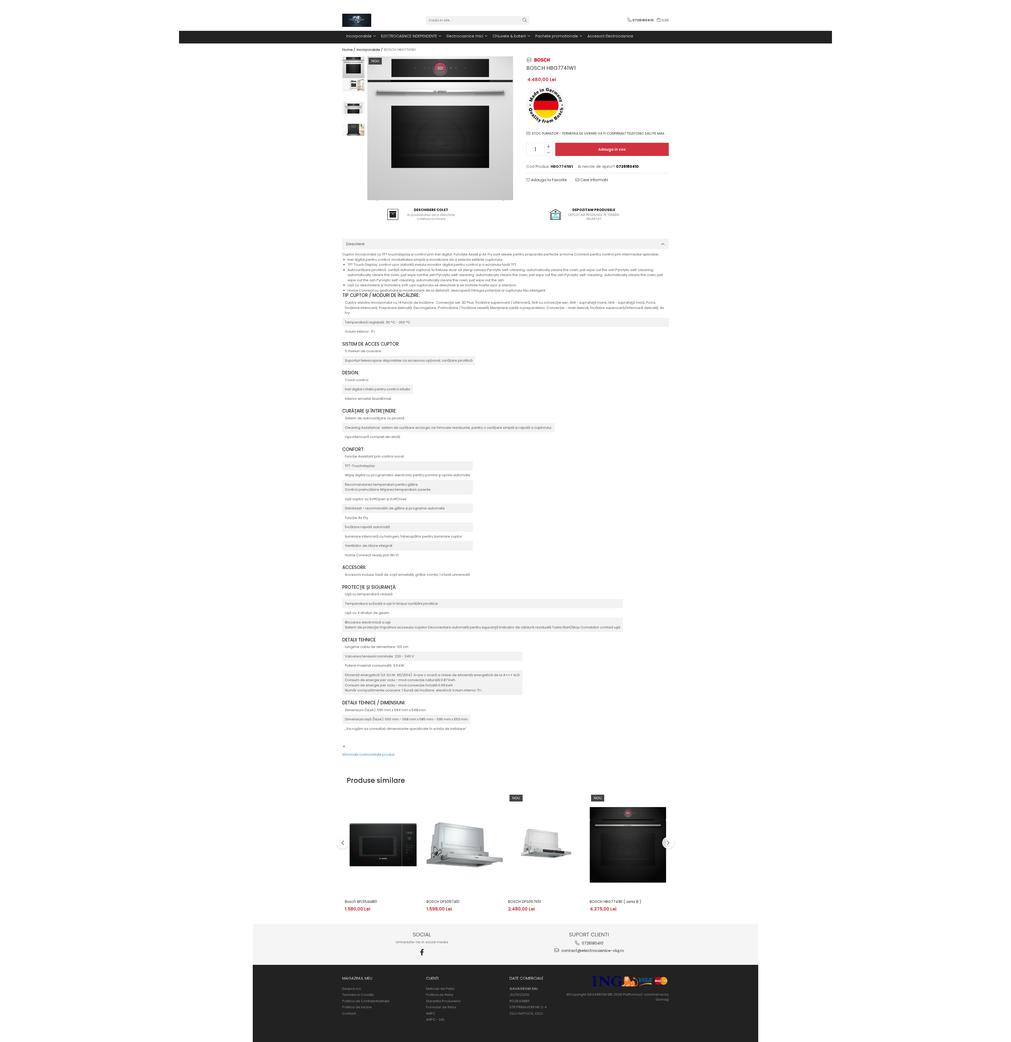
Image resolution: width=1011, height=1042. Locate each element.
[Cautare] (524, 20)
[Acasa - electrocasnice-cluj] (368, 20)
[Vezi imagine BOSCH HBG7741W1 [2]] (353, 107)
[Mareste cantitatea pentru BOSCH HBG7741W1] (548, 146)
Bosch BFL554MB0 (361, 901)
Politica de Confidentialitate (365, 1001)
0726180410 (592, 943)
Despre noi (351, 988)
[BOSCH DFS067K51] (546, 845)
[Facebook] (422, 952)
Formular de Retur (441, 1007)
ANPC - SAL (435, 1019)
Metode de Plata (440, 988)
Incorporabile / (370, 49)
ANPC (430, 1013)
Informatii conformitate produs (368, 754)
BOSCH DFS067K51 (524, 901)
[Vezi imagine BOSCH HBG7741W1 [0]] (353, 67)
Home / (349, 49)
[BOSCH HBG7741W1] (440, 128)
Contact (349, 1013)
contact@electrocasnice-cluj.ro (592, 950)
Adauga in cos (612, 149)
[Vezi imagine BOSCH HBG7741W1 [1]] (353, 85)
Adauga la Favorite (548, 180)
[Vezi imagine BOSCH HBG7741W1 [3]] (353, 130)
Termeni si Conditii (358, 994)
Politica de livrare (357, 1007)
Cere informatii (593, 180)
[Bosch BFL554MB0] (383, 845)
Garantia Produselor (443, 1001)
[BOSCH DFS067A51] (465, 845)
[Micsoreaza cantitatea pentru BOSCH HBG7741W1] (548, 152)
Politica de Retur (440, 994)
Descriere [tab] (355, 244)
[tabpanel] (440, 128)
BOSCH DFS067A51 (443, 901)
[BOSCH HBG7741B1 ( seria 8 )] (628, 845)
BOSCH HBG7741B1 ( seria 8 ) (615, 901)
